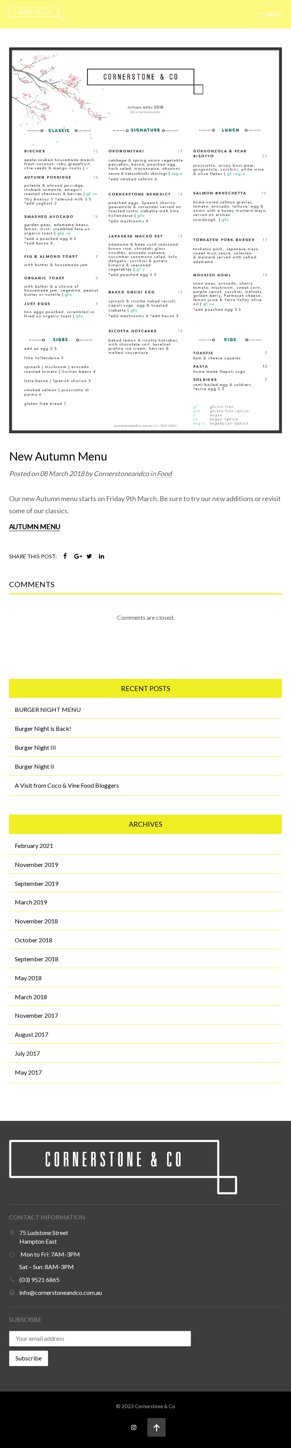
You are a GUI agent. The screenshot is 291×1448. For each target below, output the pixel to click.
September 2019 (36, 883)
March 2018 (31, 996)
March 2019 (31, 902)
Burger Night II (34, 766)
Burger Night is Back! (43, 728)
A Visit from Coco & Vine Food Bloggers (67, 785)
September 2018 (36, 958)
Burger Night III (35, 747)
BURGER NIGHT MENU (48, 709)
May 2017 (28, 1072)
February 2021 (34, 845)
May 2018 (28, 977)
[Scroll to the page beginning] (156, 1427)
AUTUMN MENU (34, 526)
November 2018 (36, 921)
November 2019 (36, 864)
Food (164, 473)
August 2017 (31, 1034)
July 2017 (27, 1053)
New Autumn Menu (58, 456)
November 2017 (36, 1015)
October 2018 (33, 939)
